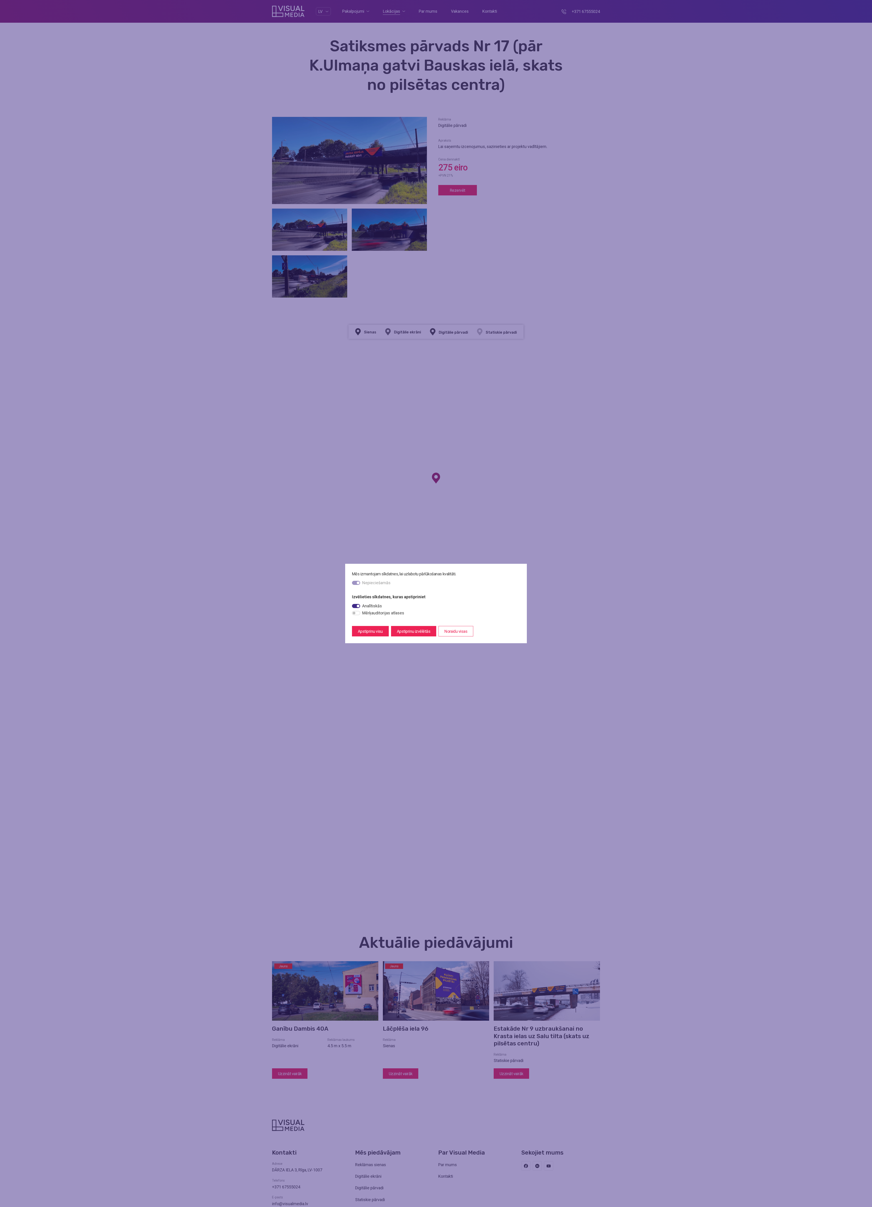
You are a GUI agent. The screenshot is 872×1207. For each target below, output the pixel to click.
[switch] (356, 606)
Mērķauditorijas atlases (383, 613)
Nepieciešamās (376, 582)
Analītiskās (372, 606)
